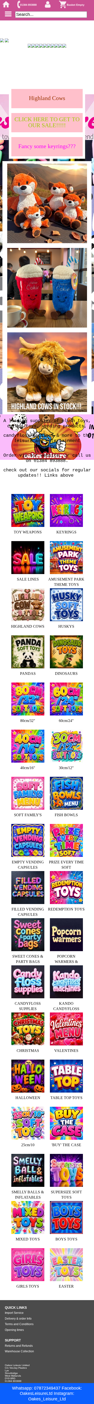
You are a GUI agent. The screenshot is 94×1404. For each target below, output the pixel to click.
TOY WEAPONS (28, 532)
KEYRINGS (66, 532)
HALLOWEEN (27, 1098)
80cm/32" (27, 721)
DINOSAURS (66, 673)
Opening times (14, 1330)
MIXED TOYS (28, 1239)
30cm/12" (66, 768)
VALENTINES (66, 1051)
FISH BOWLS (66, 815)
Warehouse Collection (19, 1351)
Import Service (14, 1313)
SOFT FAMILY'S (28, 815)
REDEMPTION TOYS (66, 909)
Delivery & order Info (18, 1318)
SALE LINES (28, 579)
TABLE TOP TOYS (66, 1098)
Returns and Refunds (19, 1345)
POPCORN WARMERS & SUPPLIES (66, 961)
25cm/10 (27, 1145)
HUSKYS (66, 626)
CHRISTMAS (28, 1051)
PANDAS (28, 673)
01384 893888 (28, 4)
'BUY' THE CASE (66, 1145)
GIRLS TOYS (27, 1286)
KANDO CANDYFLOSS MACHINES (66, 1008)
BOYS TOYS (66, 1239)
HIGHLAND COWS (27, 626)
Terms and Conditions (19, 1324)
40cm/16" (27, 768)
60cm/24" (66, 721)
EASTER (66, 1286)
